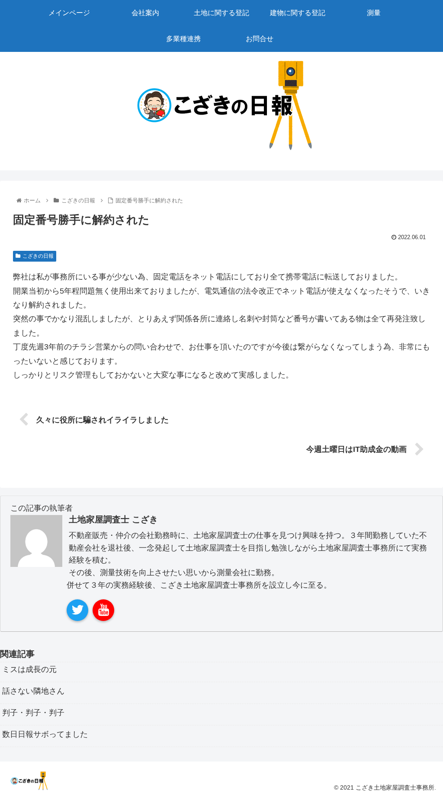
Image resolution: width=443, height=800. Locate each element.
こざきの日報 (38, 256)
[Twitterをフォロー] (77, 610)
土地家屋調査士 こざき (113, 519)
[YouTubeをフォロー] (103, 610)
